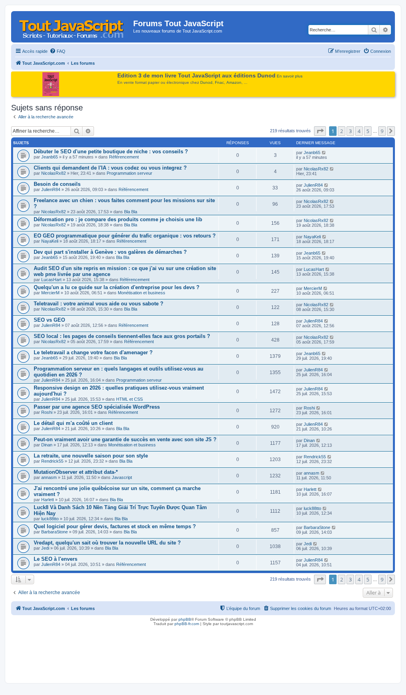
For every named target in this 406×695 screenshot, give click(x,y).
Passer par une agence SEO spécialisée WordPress (97, 407)
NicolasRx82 (53, 173)
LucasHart (51, 279)
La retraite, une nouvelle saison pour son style (91, 456)
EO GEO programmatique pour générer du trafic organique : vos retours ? (125, 236)
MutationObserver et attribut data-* (76, 472)
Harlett (47, 499)
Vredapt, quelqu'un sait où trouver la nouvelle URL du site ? (107, 543)
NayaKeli (49, 241)
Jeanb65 (49, 156)
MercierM (50, 292)
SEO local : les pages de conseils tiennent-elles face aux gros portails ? (122, 336)
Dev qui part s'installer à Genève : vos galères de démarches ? (110, 252)
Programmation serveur (129, 173)
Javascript (122, 477)
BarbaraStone (54, 531)
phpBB (184, 619)
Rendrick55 (52, 461)
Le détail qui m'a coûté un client (73, 423)
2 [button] (341, 131)
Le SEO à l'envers (55, 559)
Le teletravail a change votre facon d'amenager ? (93, 352)
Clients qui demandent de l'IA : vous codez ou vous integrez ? (110, 168)
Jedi (45, 548)
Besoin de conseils (57, 184)
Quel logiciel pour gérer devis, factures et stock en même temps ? (115, 526)
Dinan (46, 444)
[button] (320, 131)
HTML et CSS (129, 399)
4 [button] (359, 131)
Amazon (233, 82)
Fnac (219, 82)
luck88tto (50, 518)
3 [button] (350, 131)
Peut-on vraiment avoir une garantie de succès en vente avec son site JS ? (125, 439)
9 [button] (382, 131)
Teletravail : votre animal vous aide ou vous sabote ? (98, 304)
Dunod (206, 82)
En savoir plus (290, 76)
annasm (49, 477)
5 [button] (367, 131)
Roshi (46, 412)
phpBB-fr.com (186, 624)
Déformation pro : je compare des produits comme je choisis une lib (118, 219)
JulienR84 (50, 189)
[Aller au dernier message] (324, 152)
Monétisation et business (141, 292)
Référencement (124, 156)
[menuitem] (57, 51)
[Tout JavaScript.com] (73, 26)
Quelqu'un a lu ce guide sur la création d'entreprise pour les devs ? (116, 287)
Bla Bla (130, 211)
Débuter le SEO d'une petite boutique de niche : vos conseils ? (111, 151)
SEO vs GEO (49, 320)
